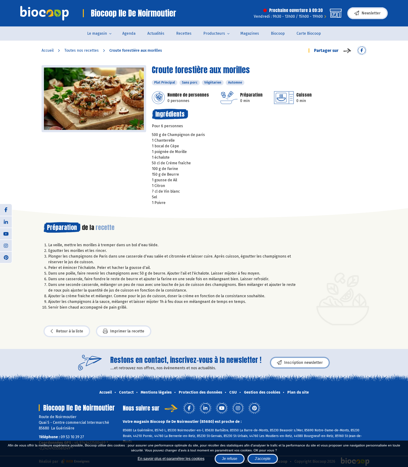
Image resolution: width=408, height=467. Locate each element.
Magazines (249, 33)
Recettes (183, 33)
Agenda (129, 33)
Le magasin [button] (97, 33)
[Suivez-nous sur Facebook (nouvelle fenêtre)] (6, 210)
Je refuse (229, 459)
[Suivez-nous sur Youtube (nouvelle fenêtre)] (6, 233)
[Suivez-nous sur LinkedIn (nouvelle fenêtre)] (6, 222)
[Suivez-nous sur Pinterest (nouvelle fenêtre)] (6, 257)
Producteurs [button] (214, 33)
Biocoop (278, 33)
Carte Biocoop (309, 33)
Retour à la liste (69, 331)
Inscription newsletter (303, 362)
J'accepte (263, 459)
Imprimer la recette (127, 331)
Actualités (155, 33)
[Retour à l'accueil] (44, 13)
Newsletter (371, 13)
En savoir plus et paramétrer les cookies (171, 459)
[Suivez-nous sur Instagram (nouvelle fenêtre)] (6, 245)
